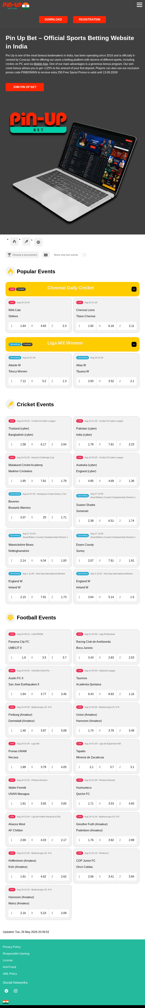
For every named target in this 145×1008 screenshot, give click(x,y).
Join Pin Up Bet (24, 87)
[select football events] (38, 242)
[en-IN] (5, 1002)
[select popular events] (14, 241)
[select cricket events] (26, 241)
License (8, 960)
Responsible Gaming (16, 953)
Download (53, 19)
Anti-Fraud (9, 967)
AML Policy (10, 973)
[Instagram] (15, 990)
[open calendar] (46, 254)
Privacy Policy (12, 946)
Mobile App (41, 63)
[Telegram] (6, 990)
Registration (89, 19)
